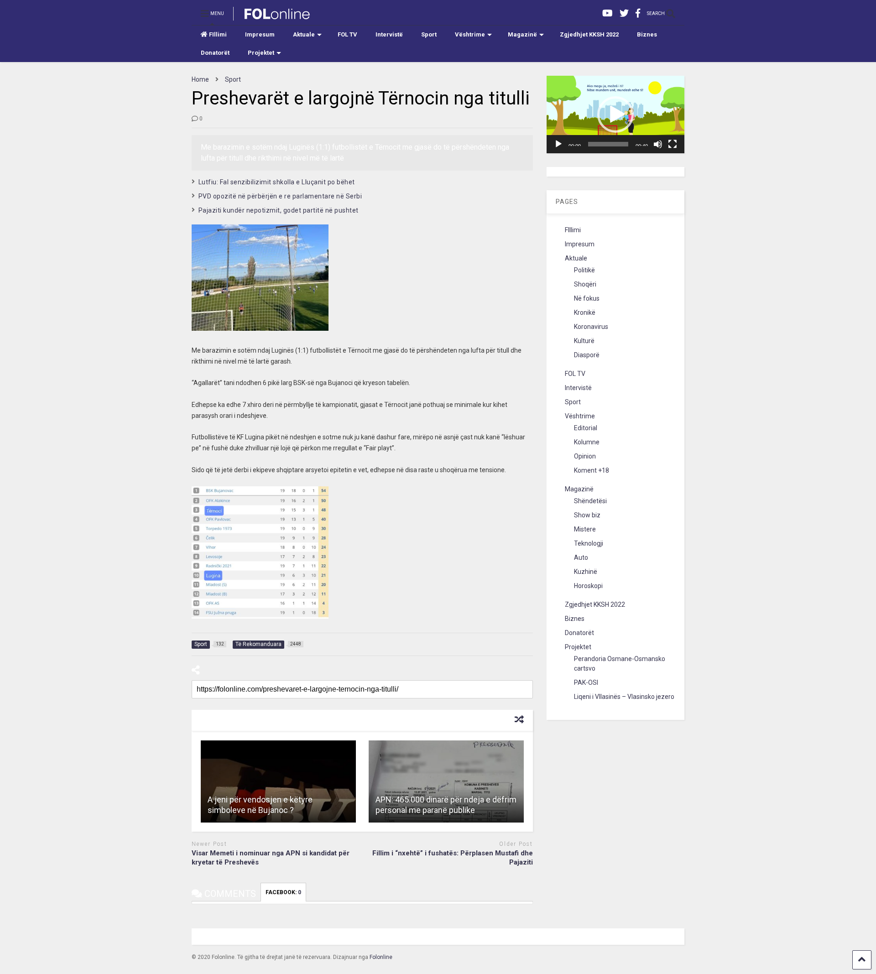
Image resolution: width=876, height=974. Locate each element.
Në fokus (587, 298)
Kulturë (584, 340)
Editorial (585, 428)
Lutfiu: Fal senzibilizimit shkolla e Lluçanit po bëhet (276, 182)
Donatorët (215, 52)
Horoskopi (588, 585)
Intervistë (389, 34)
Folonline (381, 957)
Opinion (585, 456)
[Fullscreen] (672, 144)
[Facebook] (638, 13)
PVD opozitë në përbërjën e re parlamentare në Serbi (280, 196)
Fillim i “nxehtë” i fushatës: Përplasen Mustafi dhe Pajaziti (452, 857)
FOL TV (347, 34)
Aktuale (304, 34)
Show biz (587, 515)
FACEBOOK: (283, 892)
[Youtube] (607, 13)
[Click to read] (278, 781)
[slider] (608, 144)
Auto (581, 557)
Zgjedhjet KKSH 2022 (589, 34)
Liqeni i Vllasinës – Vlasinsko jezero (624, 696)
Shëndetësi (590, 501)
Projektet (261, 52)
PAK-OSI (586, 682)
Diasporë (587, 355)
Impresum (260, 34)
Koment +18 (591, 470)
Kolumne (587, 442)
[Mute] (657, 144)
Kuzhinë (585, 571)
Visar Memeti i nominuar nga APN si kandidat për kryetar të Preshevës (270, 857)
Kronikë (584, 312)
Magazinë (522, 34)
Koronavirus (591, 326)
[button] (615, 114)
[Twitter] (624, 13)
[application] (615, 114)
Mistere (585, 529)
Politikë (584, 270)
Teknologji (588, 543)
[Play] (558, 144)
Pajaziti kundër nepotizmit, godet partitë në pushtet (278, 210)
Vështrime (470, 34)
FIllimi (218, 34)
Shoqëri (585, 284)
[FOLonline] (272, 16)
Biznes (647, 34)
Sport (429, 34)
